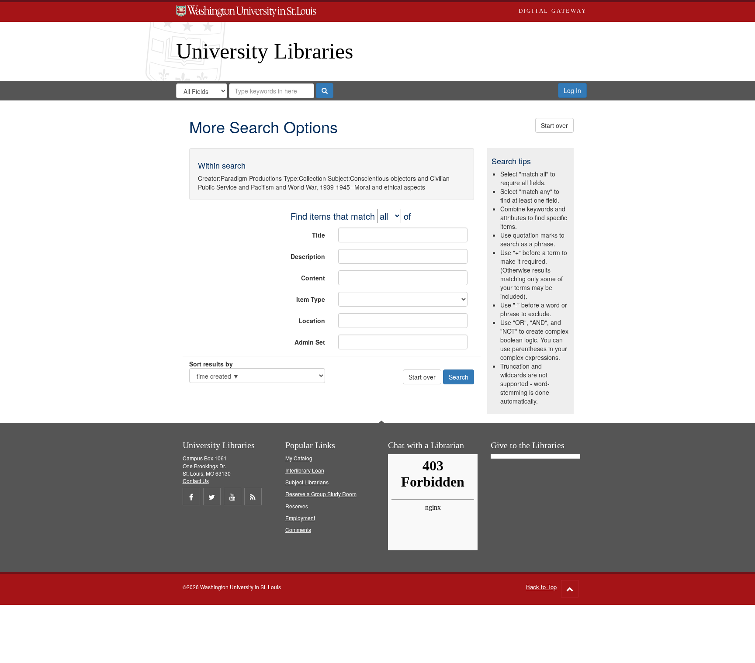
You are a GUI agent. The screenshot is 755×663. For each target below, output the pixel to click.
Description (308, 256)
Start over (554, 125)
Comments (298, 529)
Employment (300, 517)
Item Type (310, 299)
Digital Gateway (553, 10)
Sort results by (211, 363)
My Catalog (298, 458)
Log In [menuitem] (572, 90)
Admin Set (309, 342)
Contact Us (196, 480)
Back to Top (541, 587)
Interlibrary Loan (304, 470)
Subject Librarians (307, 482)
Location (311, 320)
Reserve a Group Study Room (321, 493)
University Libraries (264, 51)
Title (318, 235)
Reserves (296, 506)
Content (313, 277)
